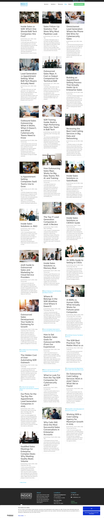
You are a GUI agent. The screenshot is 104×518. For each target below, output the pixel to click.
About (69, 4)
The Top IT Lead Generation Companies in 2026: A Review (51, 220)
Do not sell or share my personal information (91, 513)
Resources (60, 4)
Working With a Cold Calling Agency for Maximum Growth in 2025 (74, 419)
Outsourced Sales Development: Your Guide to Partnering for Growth (27, 320)
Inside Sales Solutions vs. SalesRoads (72, 178)
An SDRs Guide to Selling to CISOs (74, 261)
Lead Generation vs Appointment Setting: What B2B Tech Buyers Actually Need (29, 78)
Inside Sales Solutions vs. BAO (29, 224)
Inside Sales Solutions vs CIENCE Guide (73, 220)
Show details (21, 515)
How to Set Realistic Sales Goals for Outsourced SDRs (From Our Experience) (52, 340)
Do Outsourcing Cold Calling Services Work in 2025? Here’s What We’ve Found (74, 380)
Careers (73, 501)
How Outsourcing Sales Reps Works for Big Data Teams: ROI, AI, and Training (52, 173)
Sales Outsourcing (25, 230)
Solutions (53, 4)
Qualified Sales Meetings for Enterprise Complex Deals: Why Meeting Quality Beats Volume (28, 453)
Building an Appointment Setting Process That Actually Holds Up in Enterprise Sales (74, 83)
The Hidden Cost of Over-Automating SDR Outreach (29, 359)
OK (91, 508)
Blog (66, 4)
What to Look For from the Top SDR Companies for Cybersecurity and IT (52, 380)
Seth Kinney (24, 39)
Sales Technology (25, 411)
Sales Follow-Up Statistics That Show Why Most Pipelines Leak (51, 30)
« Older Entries (23, 482)
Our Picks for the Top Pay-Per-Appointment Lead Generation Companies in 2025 (29, 400)
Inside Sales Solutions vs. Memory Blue (50, 265)
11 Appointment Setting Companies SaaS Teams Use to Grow (29, 181)
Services (46, 4)
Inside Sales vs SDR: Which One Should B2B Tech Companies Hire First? (29, 31)
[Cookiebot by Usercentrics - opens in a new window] (10, 516)
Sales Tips (29, 40)
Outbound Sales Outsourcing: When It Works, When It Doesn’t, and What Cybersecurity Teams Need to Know (28, 129)
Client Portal (74, 502)
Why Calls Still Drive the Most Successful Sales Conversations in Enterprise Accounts (52, 428)
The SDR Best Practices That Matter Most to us (74, 343)
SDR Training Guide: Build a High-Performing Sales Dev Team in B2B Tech (52, 125)
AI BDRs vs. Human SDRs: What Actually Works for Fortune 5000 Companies (73, 306)
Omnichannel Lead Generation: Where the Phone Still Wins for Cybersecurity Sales (74, 32)
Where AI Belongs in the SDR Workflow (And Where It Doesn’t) (50, 301)
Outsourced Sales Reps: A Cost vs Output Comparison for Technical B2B (51, 76)
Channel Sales (24, 410)
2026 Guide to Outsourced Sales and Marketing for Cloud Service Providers (27, 271)
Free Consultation (79, 4)
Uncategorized (28, 413)
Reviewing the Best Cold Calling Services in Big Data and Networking (74, 133)
